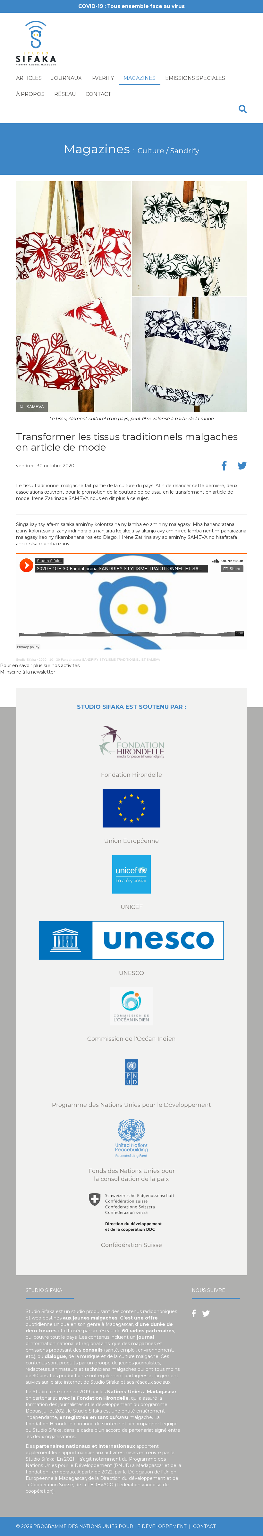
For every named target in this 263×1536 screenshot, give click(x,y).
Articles (29, 78)
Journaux (66, 78)
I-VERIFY (102, 78)
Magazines (139, 78)
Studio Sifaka (26, 659)
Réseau (65, 94)
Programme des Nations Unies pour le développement (109, 1526)
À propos (30, 94)
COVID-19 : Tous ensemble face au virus (131, 6)
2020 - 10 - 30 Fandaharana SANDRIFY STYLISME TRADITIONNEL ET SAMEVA (99, 659)
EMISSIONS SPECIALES (195, 78)
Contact (98, 94)
